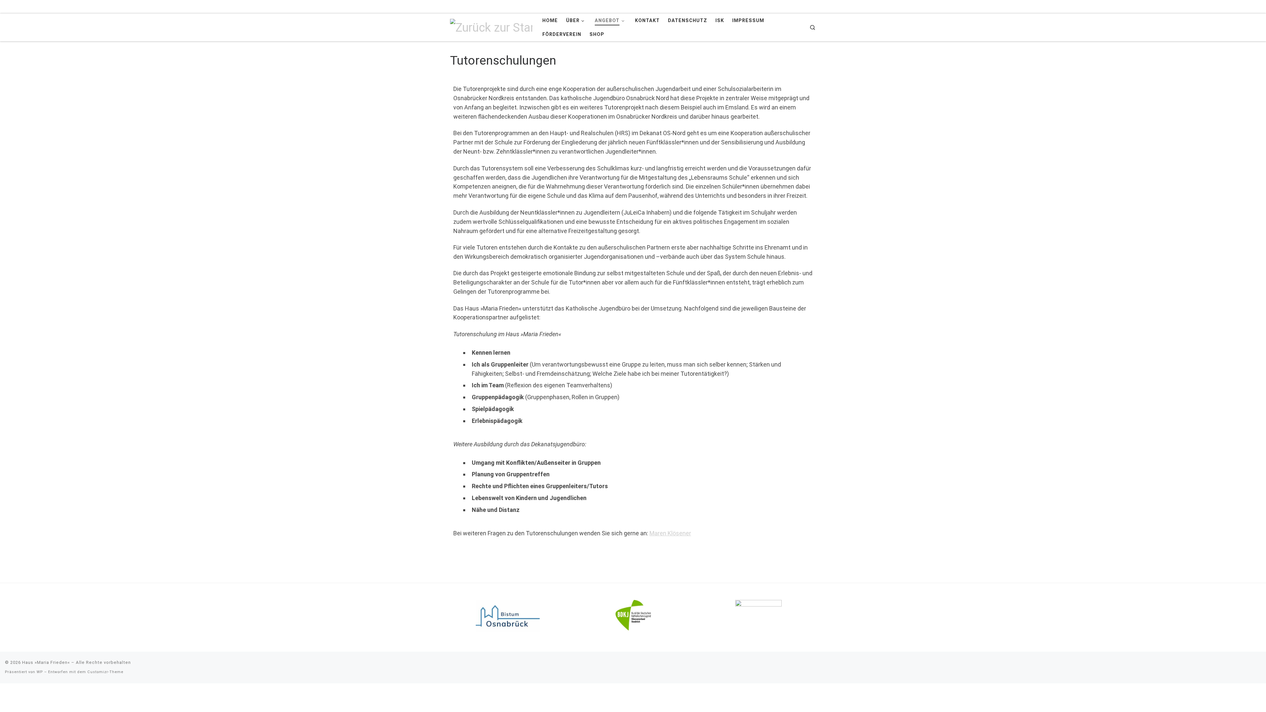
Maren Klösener (670, 533)
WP (40, 672)
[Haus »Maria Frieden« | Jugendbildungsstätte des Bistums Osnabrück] (491, 27)
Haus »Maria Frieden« (46, 662)
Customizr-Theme (105, 672)
